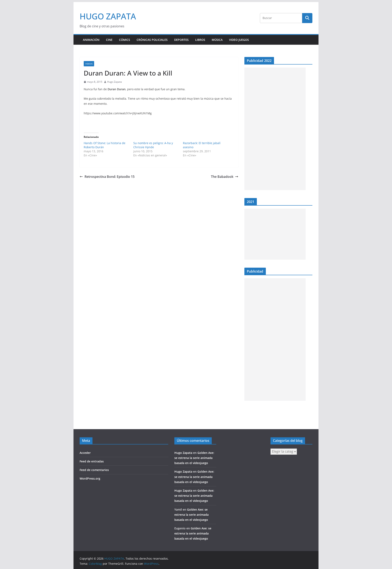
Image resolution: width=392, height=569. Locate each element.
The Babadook (222, 176)
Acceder (85, 453)
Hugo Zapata (114, 82)
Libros (200, 40)
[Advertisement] (275, 129)
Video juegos (239, 40)
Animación (91, 40)
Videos (88, 63)
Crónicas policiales (152, 40)
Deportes (181, 40)
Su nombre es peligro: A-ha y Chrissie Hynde (153, 145)
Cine (109, 40)
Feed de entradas (92, 461)
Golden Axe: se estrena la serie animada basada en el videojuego (194, 458)
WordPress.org (90, 478)
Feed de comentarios (94, 470)
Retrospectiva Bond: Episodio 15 (110, 176)
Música (217, 40)
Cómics (124, 40)
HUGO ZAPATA (108, 16)
